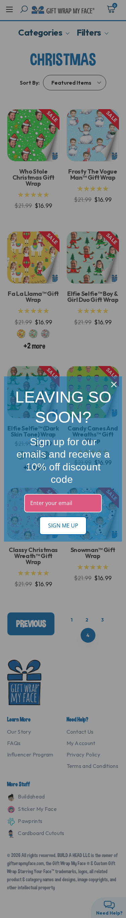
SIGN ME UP (63, 525)
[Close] (114, 384)
